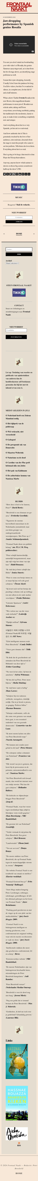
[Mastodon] (10, 174)
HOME (19, 233)
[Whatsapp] (26, 174)
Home (19, 1173)
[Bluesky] (4, 174)
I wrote (22, 97)
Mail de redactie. (23, 204)
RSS (19, 1145)
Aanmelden (19, 221)
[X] (7, 174)
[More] (29, 174)
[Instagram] (16, 174)
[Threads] (23, 174)
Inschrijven (16, 337)
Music (19, 197)
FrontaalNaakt (19, 6)
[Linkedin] (19, 174)
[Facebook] (13, 174)
